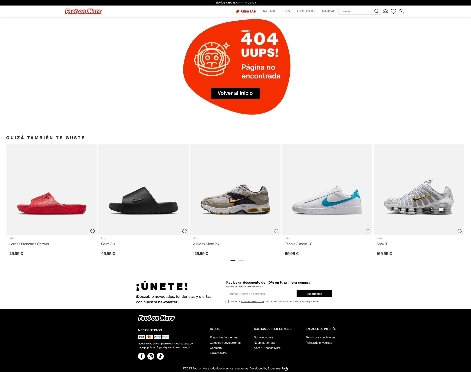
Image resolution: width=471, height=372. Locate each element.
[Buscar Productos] (377, 11)
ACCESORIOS (306, 11)
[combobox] (359, 11)
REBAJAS (248, 11)
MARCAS (328, 11)
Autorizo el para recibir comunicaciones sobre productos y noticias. (274, 301)
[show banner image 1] (233, 260)
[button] (246, 11)
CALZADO (269, 11)
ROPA (286, 11)
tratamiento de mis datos (252, 301)
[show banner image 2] (241, 260)
